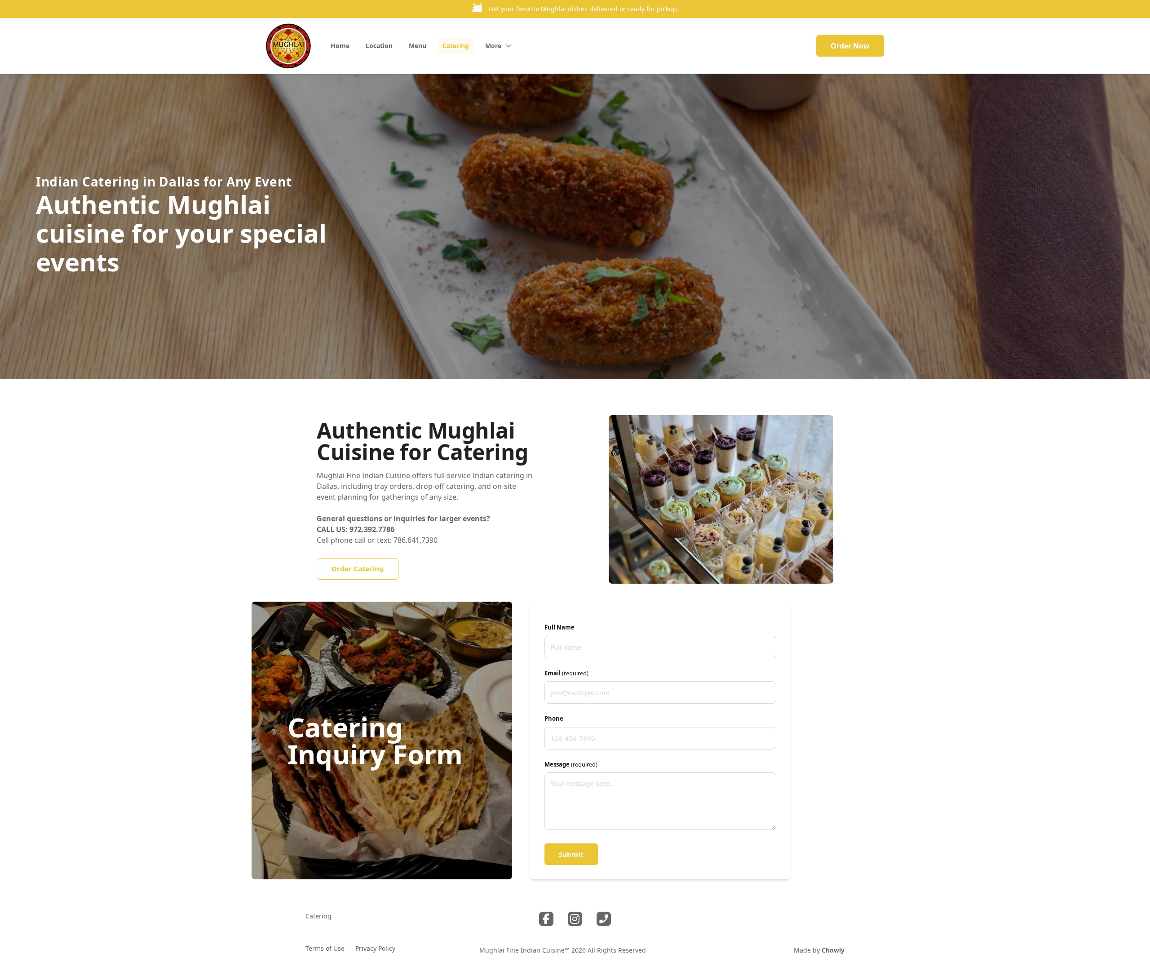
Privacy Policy (375, 948)
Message (570, 764)
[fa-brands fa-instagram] (575, 919)
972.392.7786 (371, 529)
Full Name (559, 627)
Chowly (833, 950)
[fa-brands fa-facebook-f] (546, 919)
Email (566, 673)
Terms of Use (325, 948)
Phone (553, 718)
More (493, 45)
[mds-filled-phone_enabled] (604, 919)
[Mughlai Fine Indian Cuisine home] (288, 45)
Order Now (850, 46)
